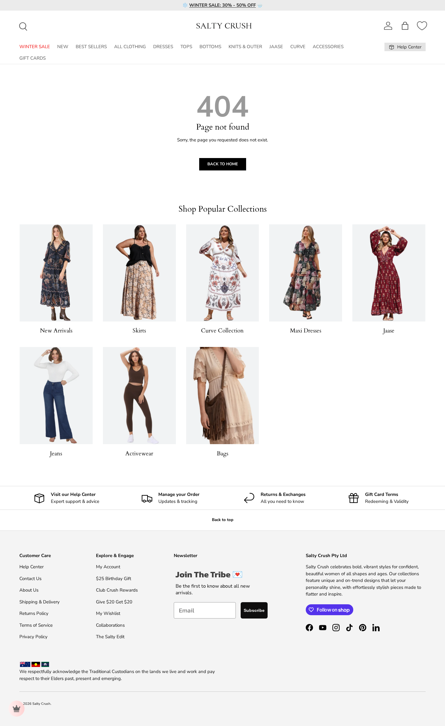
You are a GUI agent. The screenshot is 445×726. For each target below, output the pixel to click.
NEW (62, 47)
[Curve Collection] (222, 273)
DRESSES (163, 47)
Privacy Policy (33, 637)
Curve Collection (222, 331)
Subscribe (254, 610)
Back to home (222, 164)
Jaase (388, 331)
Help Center (31, 567)
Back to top (222, 520)
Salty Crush (41, 703)
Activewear (139, 453)
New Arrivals (56, 331)
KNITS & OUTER (245, 47)
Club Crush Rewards (117, 590)
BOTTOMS (210, 47)
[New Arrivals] (56, 273)
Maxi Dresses (305, 331)
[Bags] (222, 395)
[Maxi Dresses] (305, 273)
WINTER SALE (34, 47)
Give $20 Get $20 (114, 602)
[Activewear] (139, 395)
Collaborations (110, 625)
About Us (28, 590)
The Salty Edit (110, 637)
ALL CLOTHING (130, 47)
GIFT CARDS (32, 58)
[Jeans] (56, 395)
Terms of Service (36, 625)
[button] (405, 25)
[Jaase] (388, 273)
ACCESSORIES (328, 47)
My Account (108, 567)
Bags (222, 453)
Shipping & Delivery (39, 602)
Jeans (56, 453)
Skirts (139, 331)
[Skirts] (139, 273)
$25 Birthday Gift (113, 579)
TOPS (186, 47)
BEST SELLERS (91, 47)
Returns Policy (33, 613)
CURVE (297, 47)
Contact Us (30, 579)
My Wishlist (108, 613)
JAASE (276, 47)
